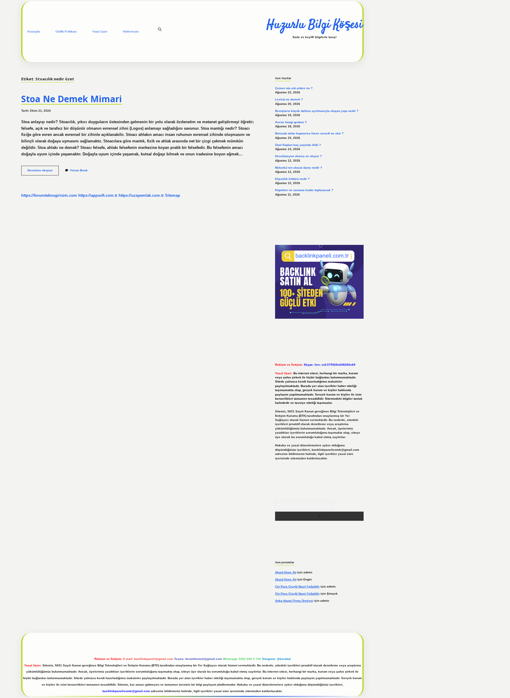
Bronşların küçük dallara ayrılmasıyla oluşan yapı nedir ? (316, 111)
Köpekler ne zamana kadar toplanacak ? (304, 190)
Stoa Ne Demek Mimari (71, 99)
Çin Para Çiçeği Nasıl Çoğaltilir (297, 586)
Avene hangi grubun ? (291, 122)
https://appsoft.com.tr (97, 195)
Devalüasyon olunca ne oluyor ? (298, 156)
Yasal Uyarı (99, 31)
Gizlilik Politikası (66, 31)
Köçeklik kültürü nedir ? (292, 178)
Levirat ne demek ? (289, 99)
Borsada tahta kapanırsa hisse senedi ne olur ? (309, 133)
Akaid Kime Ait (285, 572)
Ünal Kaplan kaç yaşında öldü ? (298, 145)
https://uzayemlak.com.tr (141, 195)
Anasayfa (33, 31)
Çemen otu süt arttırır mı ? (294, 88)
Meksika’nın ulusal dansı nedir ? (298, 167)
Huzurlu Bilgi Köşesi (314, 25)
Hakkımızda (131, 31)
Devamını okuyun (43, 171)
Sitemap (172, 195)
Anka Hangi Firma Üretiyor (294, 600)
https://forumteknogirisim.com (49, 195)
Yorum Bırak (79, 170)
